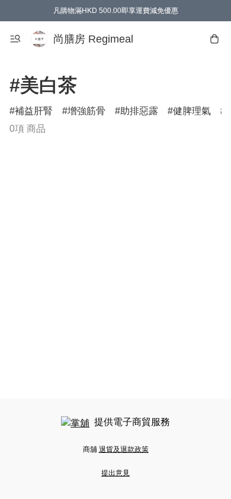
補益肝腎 (34, 111)
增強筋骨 (86, 111)
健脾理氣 (192, 111)
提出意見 (115, 473)
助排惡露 (139, 111)
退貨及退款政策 (124, 449)
